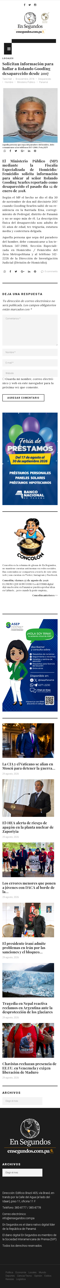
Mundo (42, 1272)
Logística (21, 1279)
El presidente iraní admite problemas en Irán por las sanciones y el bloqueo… (24, 947)
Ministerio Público (26, 82)
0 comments (51, 271)
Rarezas (10, 1279)
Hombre (9, 82)
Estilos (47, 1275)
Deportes (10, 1275)
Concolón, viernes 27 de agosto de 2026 (25, 580)
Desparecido (44, 79)
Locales (8, 58)
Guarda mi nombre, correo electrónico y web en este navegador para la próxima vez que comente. (28, 383)
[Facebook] (25, 5)
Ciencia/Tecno (24, 1275)
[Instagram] (35, 5)
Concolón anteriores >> (45, 595)
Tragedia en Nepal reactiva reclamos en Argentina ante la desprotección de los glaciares (27, 1007)
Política (9, 1272)
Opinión (38, 1275)
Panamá (43, 82)
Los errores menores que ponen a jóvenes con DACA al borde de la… (29, 887)
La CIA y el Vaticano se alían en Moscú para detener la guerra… (28, 766)
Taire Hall (7, 79)
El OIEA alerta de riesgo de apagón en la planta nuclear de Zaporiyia (28, 827)
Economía (21, 1272)
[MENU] (8, 49)
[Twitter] (29, 5)
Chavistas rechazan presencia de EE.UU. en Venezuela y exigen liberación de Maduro (29, 1068)
